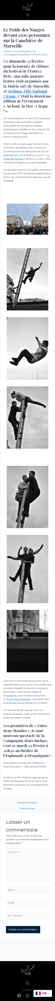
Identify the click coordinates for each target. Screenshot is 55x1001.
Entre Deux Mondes (18, 699)
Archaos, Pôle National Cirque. (25, 93)
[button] (27, 15)
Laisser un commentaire (16, 51)
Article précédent (27, 803)
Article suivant (27, 808)
